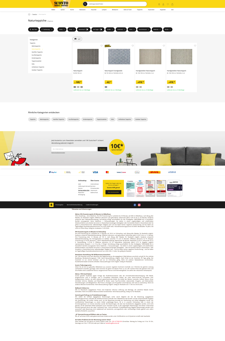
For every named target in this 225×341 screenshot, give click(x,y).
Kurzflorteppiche (37, 55)
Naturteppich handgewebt (111, 43)
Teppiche (32, 43)
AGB (79, 184)
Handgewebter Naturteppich (143, 43)
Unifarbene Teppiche (38, 67)
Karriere (93, 186)
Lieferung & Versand (84, 186)
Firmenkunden (95, 188)
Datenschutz (94, 192)
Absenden (102, 149)
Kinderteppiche (36, 58)
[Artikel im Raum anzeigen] (77, 39)
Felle (33, 64)
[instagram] (139, 204)
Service (80, 188)
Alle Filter (34, 29)
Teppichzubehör (36, 61)
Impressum (94, 190)
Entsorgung (81, 194)
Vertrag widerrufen (83, 190)
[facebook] (135, 204)
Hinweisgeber (59, 205)
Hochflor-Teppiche (37, 52)
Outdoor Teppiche (37, 70)
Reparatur (81, 192)
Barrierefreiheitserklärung (74, 205)
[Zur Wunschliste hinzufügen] (101, 46)
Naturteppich (77, 43)
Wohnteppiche (36, 46)
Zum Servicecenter (113, 192)
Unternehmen (95, 184)
